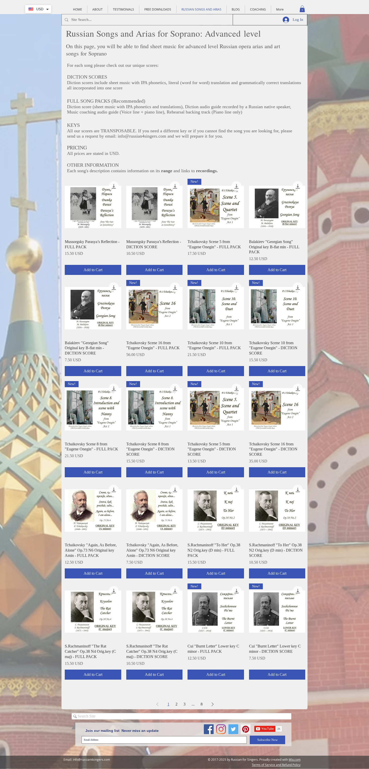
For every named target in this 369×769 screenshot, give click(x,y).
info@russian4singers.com (142, 136)
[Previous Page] (157, 704)
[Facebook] (209, 729)
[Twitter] (233, 729)
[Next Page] (213, 704)
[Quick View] (93, 207)
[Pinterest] (246, 729)
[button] (302, 9)
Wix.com (294, 759)
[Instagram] (221, 729)
